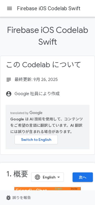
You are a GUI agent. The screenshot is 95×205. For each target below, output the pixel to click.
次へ (83, 177)
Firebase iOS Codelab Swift (48, 8)
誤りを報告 (18, 197)
